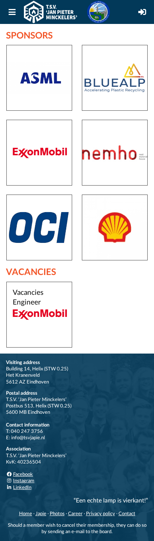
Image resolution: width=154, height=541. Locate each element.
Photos (57, 513)
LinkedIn (22, 487)
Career (75, 513)
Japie (41, 513)
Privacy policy (100, 513)
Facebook (23, 474)
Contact (126, 513)
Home (25, 513)
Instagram (23, 481)
